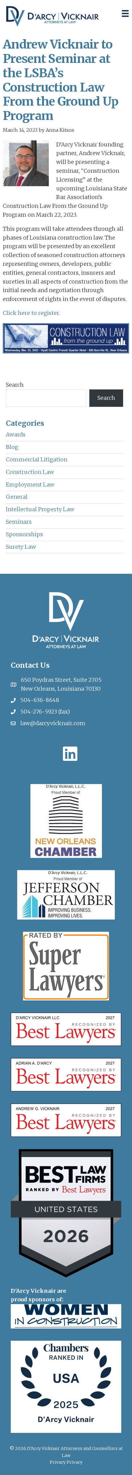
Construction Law (30, 471)
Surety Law (21, 546)
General (17, 496)
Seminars (19, 521)
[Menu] (125, 13)
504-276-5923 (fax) (45, 711)
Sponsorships (24, 534)
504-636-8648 (39, 699)
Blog (12, 446)
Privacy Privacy (66, 1462)
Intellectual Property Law (40, 509)
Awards (15, 434)
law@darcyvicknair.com (52, 723)
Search (15, 384)
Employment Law (30, 484)
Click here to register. (31, 312)
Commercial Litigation (36, 459)
